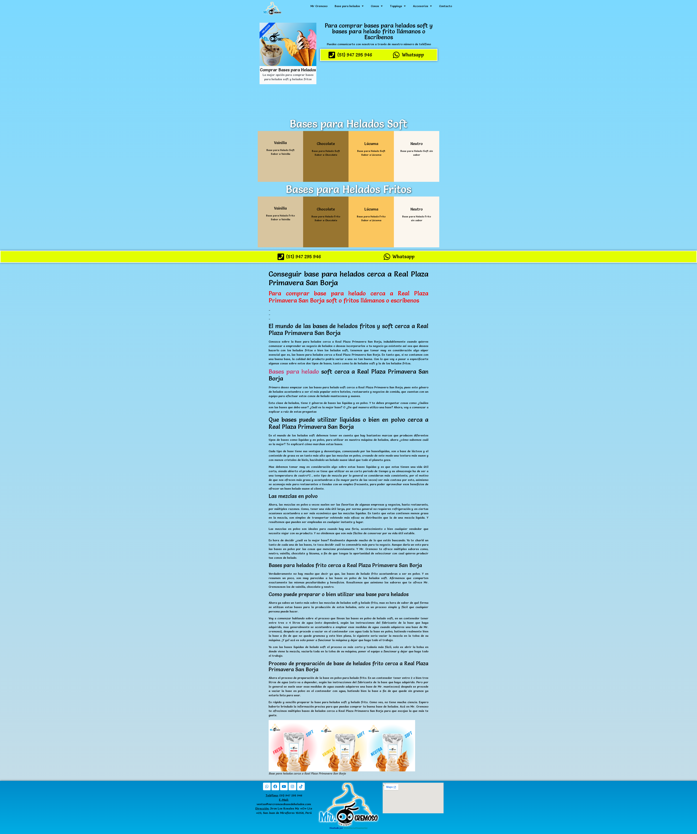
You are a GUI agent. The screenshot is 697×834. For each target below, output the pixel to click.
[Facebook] (275, 786)
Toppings (396, 6)
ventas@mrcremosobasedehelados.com (284, 804)
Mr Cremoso (318, 6)
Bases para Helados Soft (348, 123)
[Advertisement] (378, 89)
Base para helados (347, 6)
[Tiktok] (301, 786)
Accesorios (420, 6)
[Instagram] (292, 786)
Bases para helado (294, 371)
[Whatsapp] (267, 786)
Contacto (445, 6)
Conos (375, 6)
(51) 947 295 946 (284, 795)
